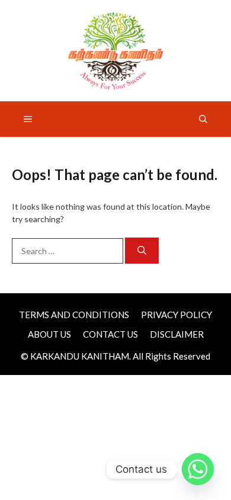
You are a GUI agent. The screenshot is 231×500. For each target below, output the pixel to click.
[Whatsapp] (198, 469)
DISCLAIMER (177, 334)
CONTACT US (110, 334)
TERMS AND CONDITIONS (74, 314)
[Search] (142, 251)
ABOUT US (49, 334)
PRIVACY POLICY (176, 314)
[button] (203, 119)
